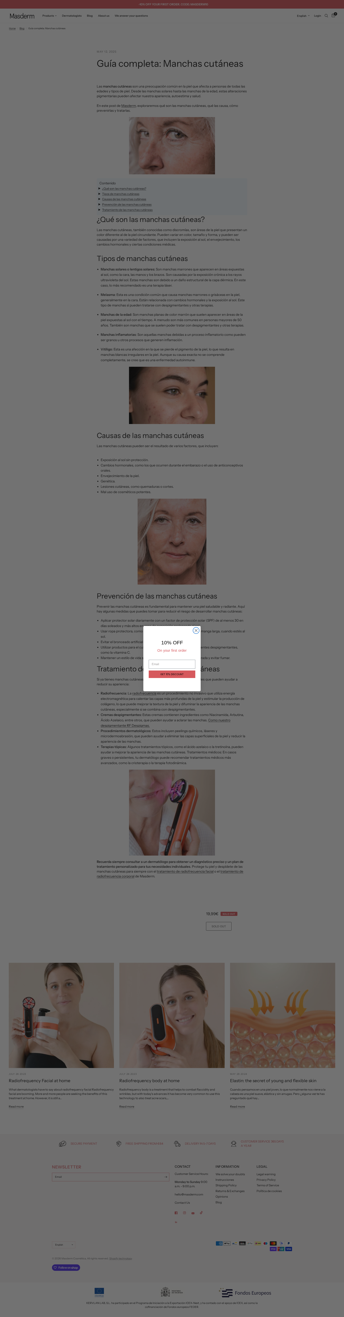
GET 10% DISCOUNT (172, 674)
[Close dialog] (196, 630)
